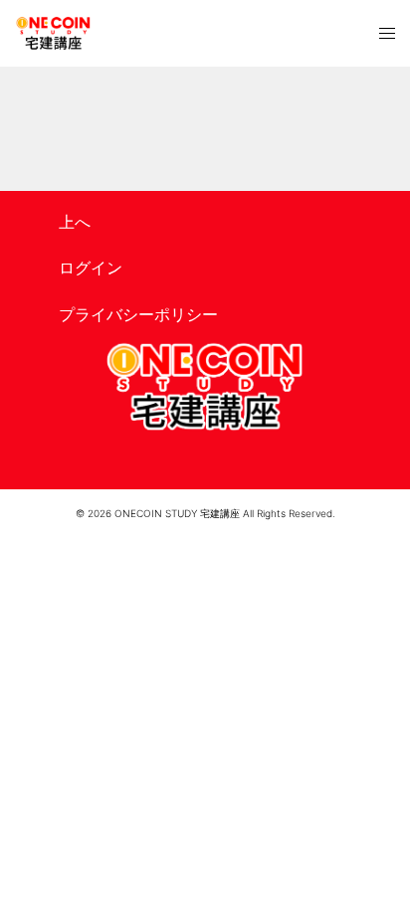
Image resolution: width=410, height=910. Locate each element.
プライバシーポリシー (138, 314)
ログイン (90, 267)
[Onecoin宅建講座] (53, 33)
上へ (75, 222)
